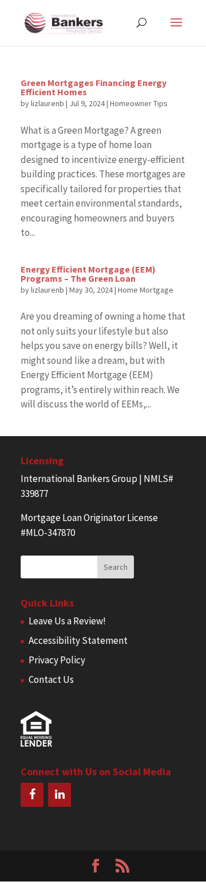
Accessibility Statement (78, 640)
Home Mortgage (145, 290)
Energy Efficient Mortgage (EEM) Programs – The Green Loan (88, 273)
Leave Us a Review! (67, 621)
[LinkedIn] (59, 795)
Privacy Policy (57, 660)
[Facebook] (32, 795)
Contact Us (51, 679)
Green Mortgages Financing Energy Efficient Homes (94, 87)
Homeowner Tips (139, 103)
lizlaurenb (47, 103)
